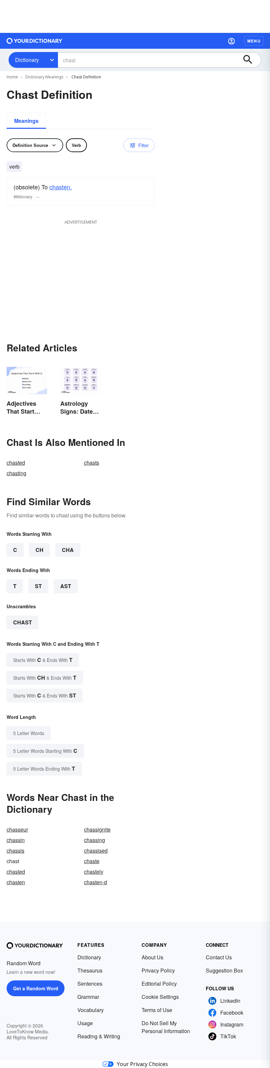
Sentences (89, 983)
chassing (94, 840)
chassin (16, 840)
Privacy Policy (158, 970)
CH (39, 550)
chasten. (60, 186)
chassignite (97, 829)
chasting (16, 473)
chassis (15, 850)
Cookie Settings (160, 996)
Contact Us (219, 957)
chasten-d (95, 882)
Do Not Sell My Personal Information (166, 1027)
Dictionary (27, 60)
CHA (68, 550)
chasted (16, 462)
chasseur (17, 829)
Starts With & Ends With (42, 660)
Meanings (26, 120)
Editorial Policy (159, 983)
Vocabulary (90, 1010)
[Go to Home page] (35, 41)
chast (22, 622)
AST (65, 586)
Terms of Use (157, 1010)
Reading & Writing (98, 1036)
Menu (254, 41)
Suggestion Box (224, 970)
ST (38, 586)
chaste (91, 861)
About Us (152, 957)
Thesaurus (89, 970)
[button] (231, 41)
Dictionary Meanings (44, 77)
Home (12, 77)
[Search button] (251, 60)
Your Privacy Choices (142, 1064)
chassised (96, 850)
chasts (91, 462)
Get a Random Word (35, 988)
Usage (85, 1023)
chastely (93, 871)
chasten (16, 882)
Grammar (88, 996)
